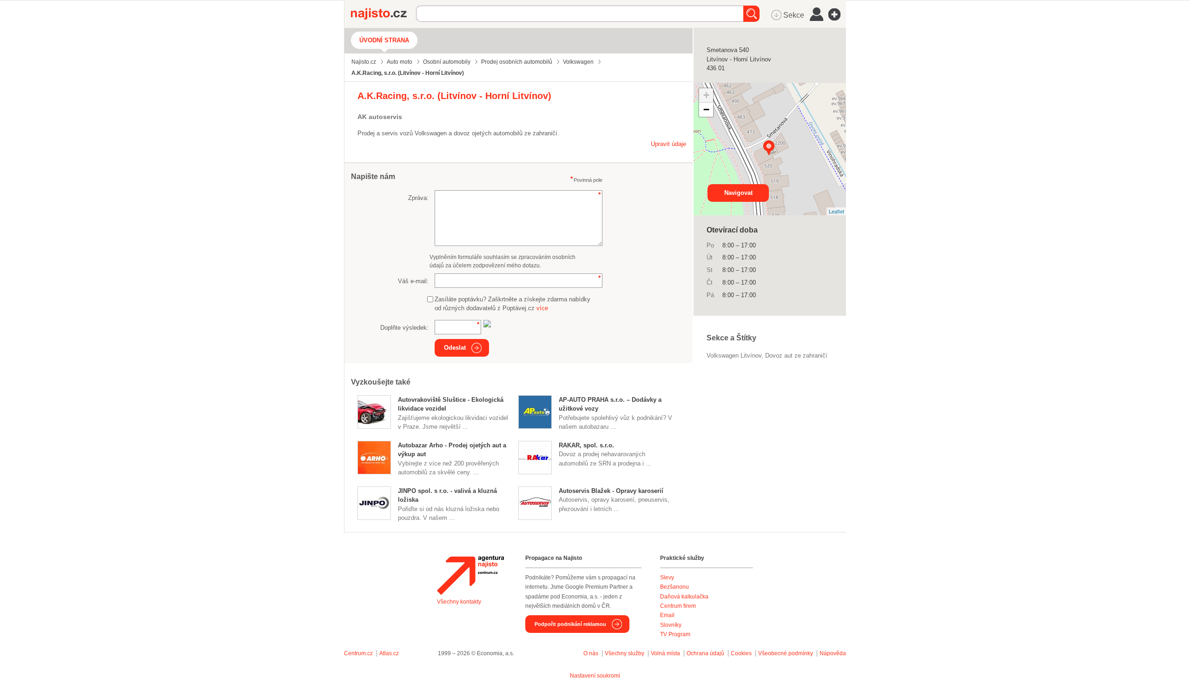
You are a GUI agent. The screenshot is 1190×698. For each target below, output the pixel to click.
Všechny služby (625, 653)
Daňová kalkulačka (684, 596)
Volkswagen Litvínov (734, 355)
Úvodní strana (384, 40)
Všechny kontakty (459, 601)
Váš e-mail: (413, 281)
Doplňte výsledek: (404, 327)
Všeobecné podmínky (785, 653)
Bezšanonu (674, 587)
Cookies (741, 653)
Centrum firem (678, 606)
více (542, 308)
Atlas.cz (389, 653)
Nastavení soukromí (595, 675)
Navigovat (738, 192)
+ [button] (706, 95)
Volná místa (665, 653)
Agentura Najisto (470, 575)
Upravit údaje (668, 143)
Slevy (667, 577)
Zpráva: (418, 197)
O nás (590, 653)
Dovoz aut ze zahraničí (796, 355)
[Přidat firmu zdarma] (837, 14)
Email (667, 615)
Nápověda (833, 653)
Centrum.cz (358, 653)
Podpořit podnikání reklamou (570, 624)
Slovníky (670, 625)
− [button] (706, 109)
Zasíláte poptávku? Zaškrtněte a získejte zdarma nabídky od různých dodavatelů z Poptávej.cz (512, 304)
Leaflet (836, 211)
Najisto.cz (383, 14)
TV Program (675, 634)
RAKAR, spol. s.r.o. (586, 445)
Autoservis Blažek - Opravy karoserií (611, 490)
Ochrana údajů (705, 653)
